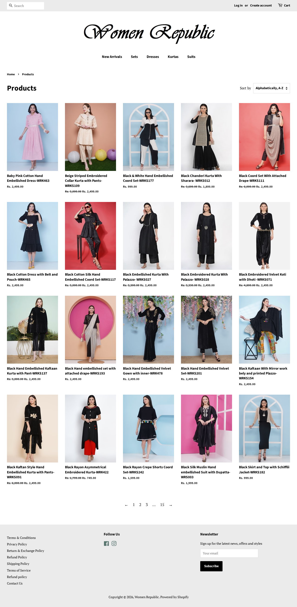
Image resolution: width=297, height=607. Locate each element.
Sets (134, 56)
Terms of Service (19, 570)
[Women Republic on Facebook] (106, 544)
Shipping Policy (18, 563)
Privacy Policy (17, 544)
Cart (287, 5)
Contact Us (15, 583)
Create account (261, 5)
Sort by (245, 88)
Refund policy (17, 577)
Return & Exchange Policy (25, 550)
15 (162, 504)
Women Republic (147, 597)
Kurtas (173, 56)
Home (11, 74)
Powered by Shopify (174, 597)
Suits (191, 56)
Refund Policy (17, 557)
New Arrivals (112, 56)
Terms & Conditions (21, 537)
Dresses (153, 56)
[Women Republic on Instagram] (113, 544)
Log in (238, 5)
